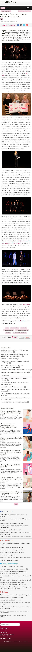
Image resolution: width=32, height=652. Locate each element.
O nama (3, 630)
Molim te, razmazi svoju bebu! (9, 560)
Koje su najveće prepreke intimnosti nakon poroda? (15, 576)
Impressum (4, 628)
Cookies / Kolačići (6, 638)
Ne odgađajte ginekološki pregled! (10, 530)
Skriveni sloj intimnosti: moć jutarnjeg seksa (14, 402)
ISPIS (28, 337)
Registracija (8, 7)
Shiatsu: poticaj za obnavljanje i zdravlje (11, 547)
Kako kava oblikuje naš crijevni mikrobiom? (12, 569)
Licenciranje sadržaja (7, 634)
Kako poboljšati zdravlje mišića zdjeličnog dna (14, 372)
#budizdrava (26, 304)
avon (7, 327)
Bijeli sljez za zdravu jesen (8, 358)
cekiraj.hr (21, 321)
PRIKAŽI (15, 337)
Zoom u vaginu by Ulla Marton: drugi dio (12, 552)
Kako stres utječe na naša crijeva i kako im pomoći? (15, 557)
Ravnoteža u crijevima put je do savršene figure (15, 369)
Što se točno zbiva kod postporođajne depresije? (14, 580)
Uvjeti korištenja (5, 636)
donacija (8, 332)
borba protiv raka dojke (22, 330)
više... (16, 504)
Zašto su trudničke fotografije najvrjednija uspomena (15, 537)
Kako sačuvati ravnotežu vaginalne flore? (12, 550)
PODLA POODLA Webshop (25, 11)
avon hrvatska (14, 327)
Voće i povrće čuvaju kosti (8, 555)
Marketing (3, 632)
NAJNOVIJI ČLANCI (5, 11)
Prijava (2, 7)
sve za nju (23, 327)
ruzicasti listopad (8, 330)
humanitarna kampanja (19, 332)
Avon (3, 118)
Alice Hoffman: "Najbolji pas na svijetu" (12, 387)
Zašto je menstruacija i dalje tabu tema (11, 523)
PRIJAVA (21, 337)
